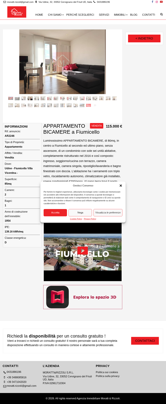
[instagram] (157, 2)
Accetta (55, 212)
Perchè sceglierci (80, 14)
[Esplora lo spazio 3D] (82, 308)
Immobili (119, 14)
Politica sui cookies (107, 372)
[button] (120, 185)
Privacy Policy (90, 219)
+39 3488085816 (16, 377)
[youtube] (161, 2)
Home (39, 14)
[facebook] (152, 2)
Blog (133, 14)
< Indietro (144, 38)
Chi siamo (54, 14)
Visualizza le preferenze (108, 212)
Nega (80, 212)
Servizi (104, 14)
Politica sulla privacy (107, 376)
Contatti (148, 14)
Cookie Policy (76, 219)
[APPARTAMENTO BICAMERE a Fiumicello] (62, 61)
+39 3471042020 (16, 382)
